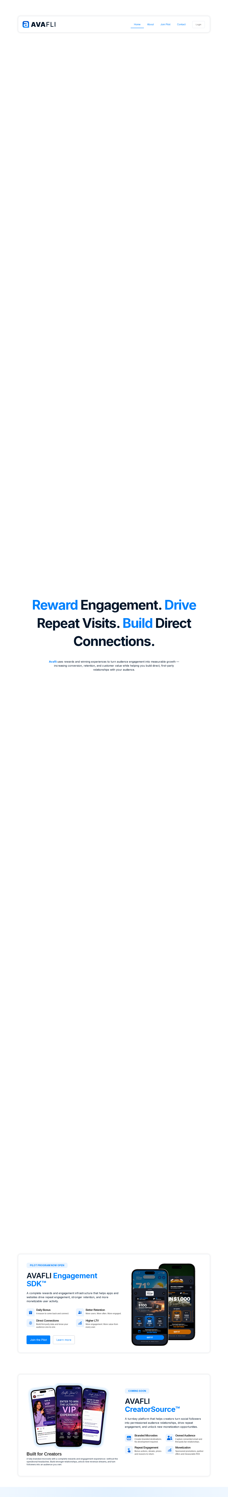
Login (198, 24)
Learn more (63, 1339)
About (150, 24)
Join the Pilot (38, 1339)
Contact (181, 24)
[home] (39, 25)
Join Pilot (165, 24)
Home (137, 24)
